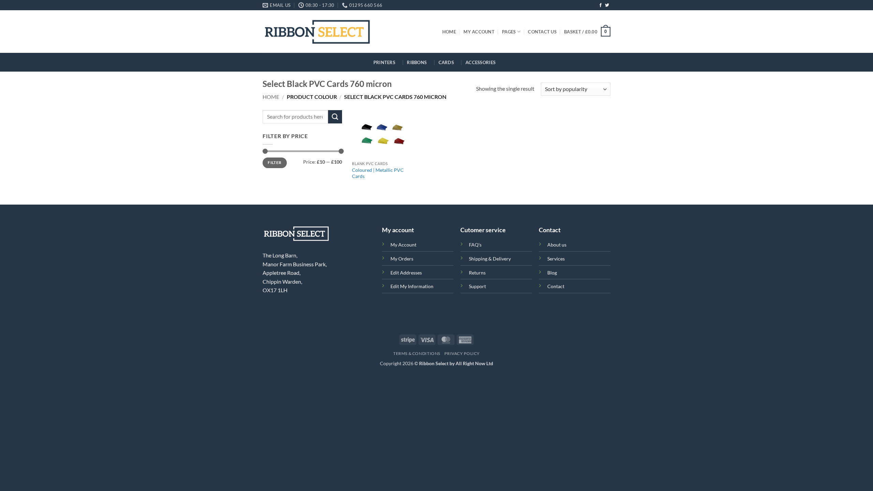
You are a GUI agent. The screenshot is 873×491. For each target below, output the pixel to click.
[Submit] (335, 116)
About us (556, 245)
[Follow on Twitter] (607, 5)
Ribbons (417, 62)
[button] (587, 31)
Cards (446, 62)
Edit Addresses (406, 273)
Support (477, 286)
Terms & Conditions (416, 353)
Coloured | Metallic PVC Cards (378, 173)
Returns (477, 273)
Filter (274, 162)
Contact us (542, 31)
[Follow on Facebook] (600, 5)
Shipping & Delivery (490, 259)
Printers (384, 62)
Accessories (480, 62)
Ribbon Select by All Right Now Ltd (456, 363)
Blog (552, 273)
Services (556, 259)
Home (449, 31)
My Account (478, 31)
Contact (555, 286)
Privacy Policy (462, 353)
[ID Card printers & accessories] (317, 31)
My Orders (401, 259)
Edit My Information (411, 286)
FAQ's (475, 245)
